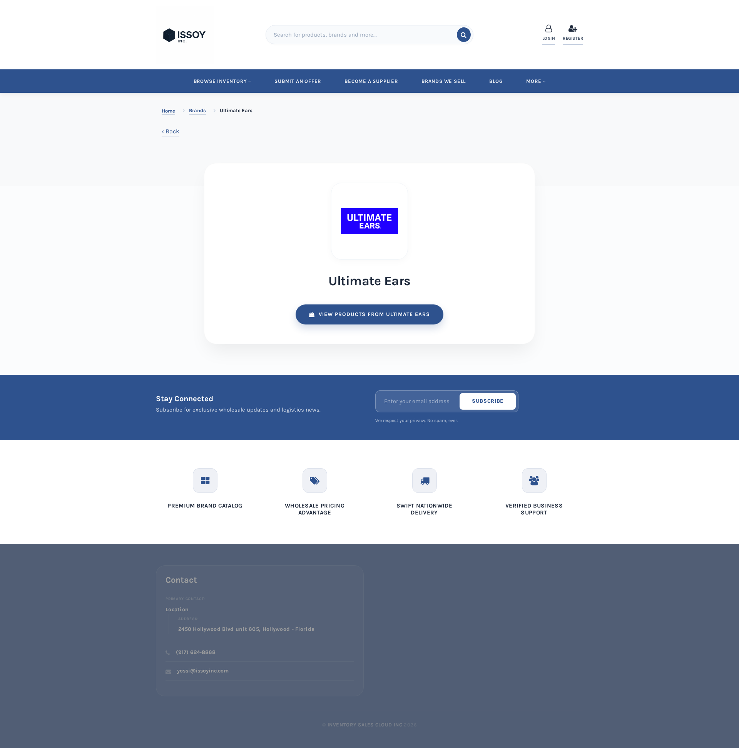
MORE (533, 81)
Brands (197, 110)
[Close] (726, 28)
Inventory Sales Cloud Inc (365, 725)
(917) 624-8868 (196, 652)
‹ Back (170, 131)
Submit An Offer (297, 81)
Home (168, 111)
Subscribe (487, 401)
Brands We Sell (443, 81)
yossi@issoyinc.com (203, 671)
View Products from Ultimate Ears (374, 314)
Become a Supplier (371, 81)
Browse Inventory (220, 81)
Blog (496, 81)
